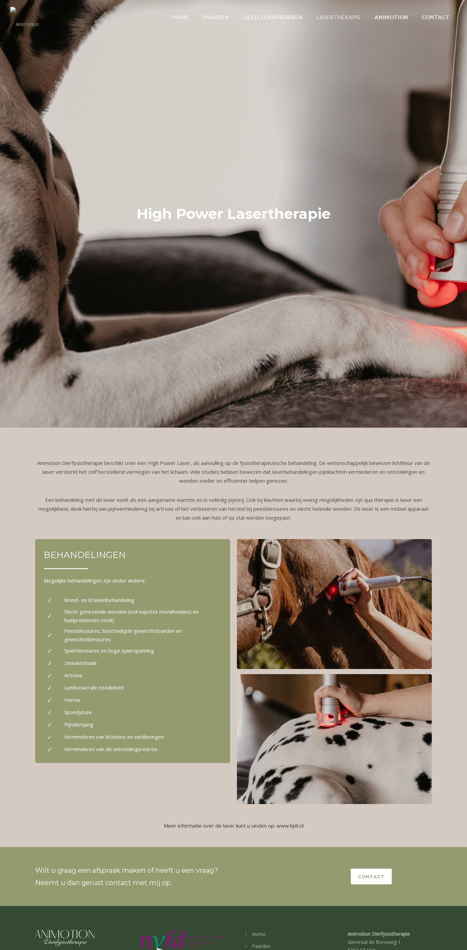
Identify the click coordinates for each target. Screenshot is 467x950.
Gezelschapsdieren (273, 17)
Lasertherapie (338, 17)
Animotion (391, 17)
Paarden (216, 17)
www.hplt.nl (290, 825)
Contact (436, 17)
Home (180, 17)
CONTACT (371, 876)
